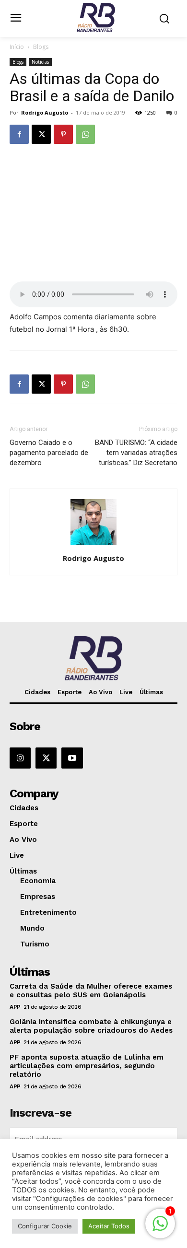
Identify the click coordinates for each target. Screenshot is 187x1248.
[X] (41, 134)
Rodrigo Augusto (44, 112)
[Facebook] (19, 134)
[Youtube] (71, 758)
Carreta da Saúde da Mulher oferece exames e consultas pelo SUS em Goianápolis (91, 990)
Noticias (40, 61)
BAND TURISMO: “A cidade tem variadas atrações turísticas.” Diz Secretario (136, 452)
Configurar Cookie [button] (45, 1226)
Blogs (40, 47)
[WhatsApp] (85, 134)
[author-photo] (93, 545)
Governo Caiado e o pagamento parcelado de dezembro (49, 452)
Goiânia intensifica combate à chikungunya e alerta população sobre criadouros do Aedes (91, 1026)
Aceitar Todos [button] (108, 1226)
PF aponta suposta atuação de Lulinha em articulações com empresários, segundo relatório (87, 1066)
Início (17, 47)
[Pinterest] (63, 134)
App (15, 1006)
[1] (160, 1229)
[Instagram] (20, 758)
